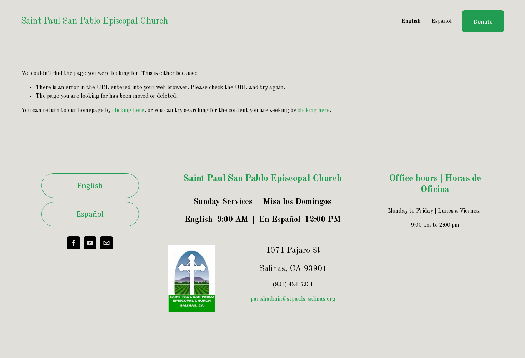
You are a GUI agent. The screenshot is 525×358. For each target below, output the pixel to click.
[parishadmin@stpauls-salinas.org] (106, 242)
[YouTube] (90, 242)
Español (441, 21)
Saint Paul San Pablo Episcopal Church (94, 21)
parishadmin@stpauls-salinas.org (293, 299)
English (411, 21)
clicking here (128, 110)
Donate (483, 21)
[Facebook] (73, 242)
